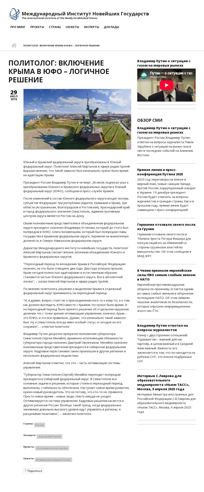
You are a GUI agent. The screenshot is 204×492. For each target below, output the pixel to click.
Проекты (37, 27)
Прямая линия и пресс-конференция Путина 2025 (160, 172)
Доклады (111, 27)
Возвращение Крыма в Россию (53, 459)
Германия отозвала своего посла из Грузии (166, 226)
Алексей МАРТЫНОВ (49, 436)
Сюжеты (72, 27)
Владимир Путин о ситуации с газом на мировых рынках (163, 63)
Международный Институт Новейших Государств (85, 13)
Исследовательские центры (52, 448)
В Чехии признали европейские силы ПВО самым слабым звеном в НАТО (166, 274)
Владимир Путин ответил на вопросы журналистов (162, 327)
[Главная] (14, 14)
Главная (13, 46)
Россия (39, 424)
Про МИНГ (18, 27)
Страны (55, 27)
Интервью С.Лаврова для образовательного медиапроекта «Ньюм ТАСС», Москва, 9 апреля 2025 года (163, 382)
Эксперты (91, 27)
